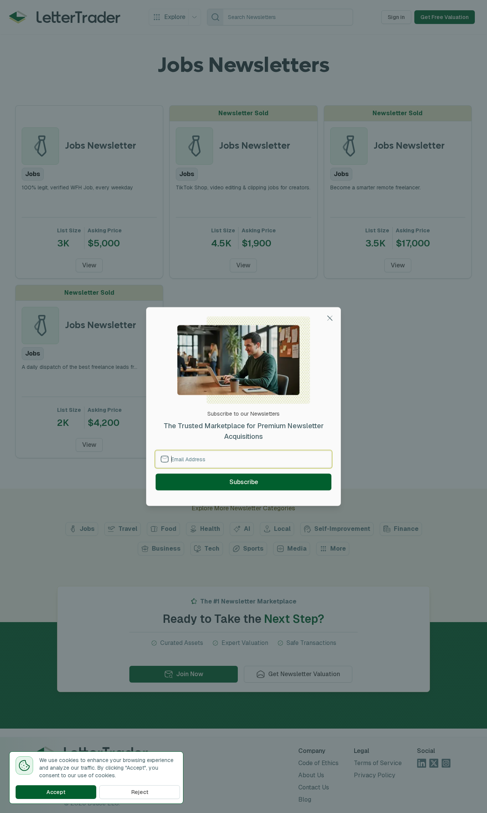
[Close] (329, 318)
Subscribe (243, 482)
